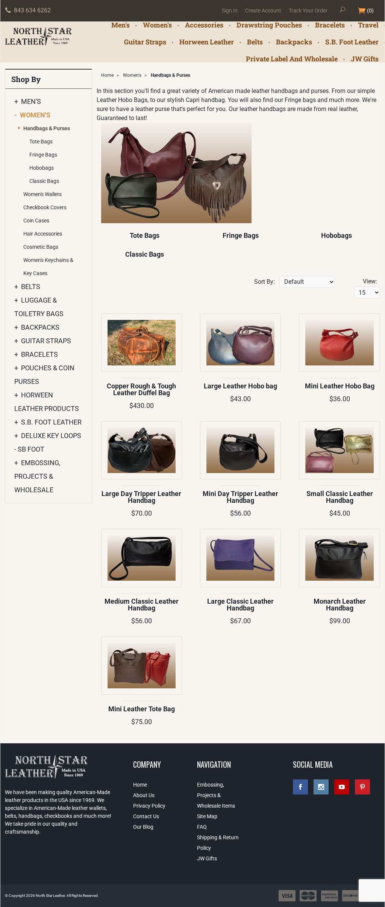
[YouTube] (341, 786)
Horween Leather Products (46, 401)
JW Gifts (365, 58)
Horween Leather (206, 41)
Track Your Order (308, 11)
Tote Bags (144, 235)
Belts (255, 41)
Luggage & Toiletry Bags (39, 307)
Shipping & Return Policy (218, 842)
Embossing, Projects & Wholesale (37, 476)
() (370, 11)
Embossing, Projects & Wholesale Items (216, 795)
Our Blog (143, 827)
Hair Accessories (42, 234)
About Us (144, 795)
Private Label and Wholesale (292, 58)
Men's (120, 24)
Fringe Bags (241, 235)
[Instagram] (321, 786)
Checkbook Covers (45, 207)
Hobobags (336, 235)
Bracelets (330, 24)
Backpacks (294, 41)
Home (107, 75)
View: (370, 281)
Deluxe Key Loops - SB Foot (47, 442)
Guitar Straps (145, 41)
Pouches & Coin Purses (44, 374)
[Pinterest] (362, 786)
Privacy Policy (149, 806)
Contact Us (146, 816)
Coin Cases (36, 221)
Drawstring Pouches (269, 24)
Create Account (263, 11)
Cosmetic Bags (40, 247)
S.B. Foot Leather (352, 41)
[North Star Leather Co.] (38, 37)
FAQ (202, 827)
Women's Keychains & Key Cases (48, 266)
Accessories (204, 24)
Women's (157, 24)
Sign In (230, 11)
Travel (368, 24)
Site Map (207, 816)
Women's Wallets (42, 194)
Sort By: (264, 281)
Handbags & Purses (46, 128)
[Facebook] (300, 786)
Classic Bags (144, 254)
